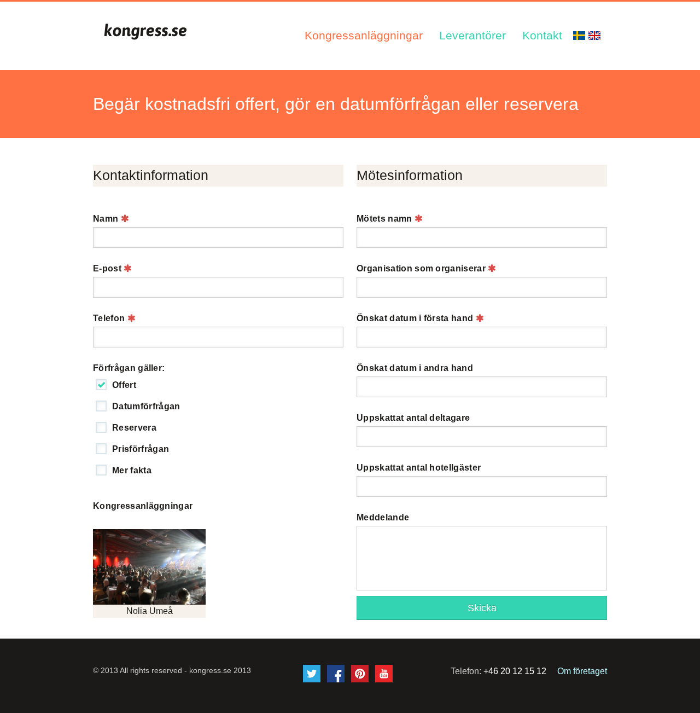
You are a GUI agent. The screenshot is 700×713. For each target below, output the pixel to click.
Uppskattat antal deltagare (413, 417)
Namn (107, 218)
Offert (124, 385)
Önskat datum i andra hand (415, 368)
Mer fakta (131, 470)
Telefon (110, 318)
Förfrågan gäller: (129, 368)
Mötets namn (386, 218)
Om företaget (582, 671)
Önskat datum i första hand (416, 318)
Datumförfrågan (146, 406)
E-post (108, 268)
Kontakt (542, 35)
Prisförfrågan (140, 449)
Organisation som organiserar (422, 268)
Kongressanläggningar (364, 35)
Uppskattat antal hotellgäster (419, 467)
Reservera (134, 427)
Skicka (482, 607)
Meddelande (383, 517)
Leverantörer (472, 35)
